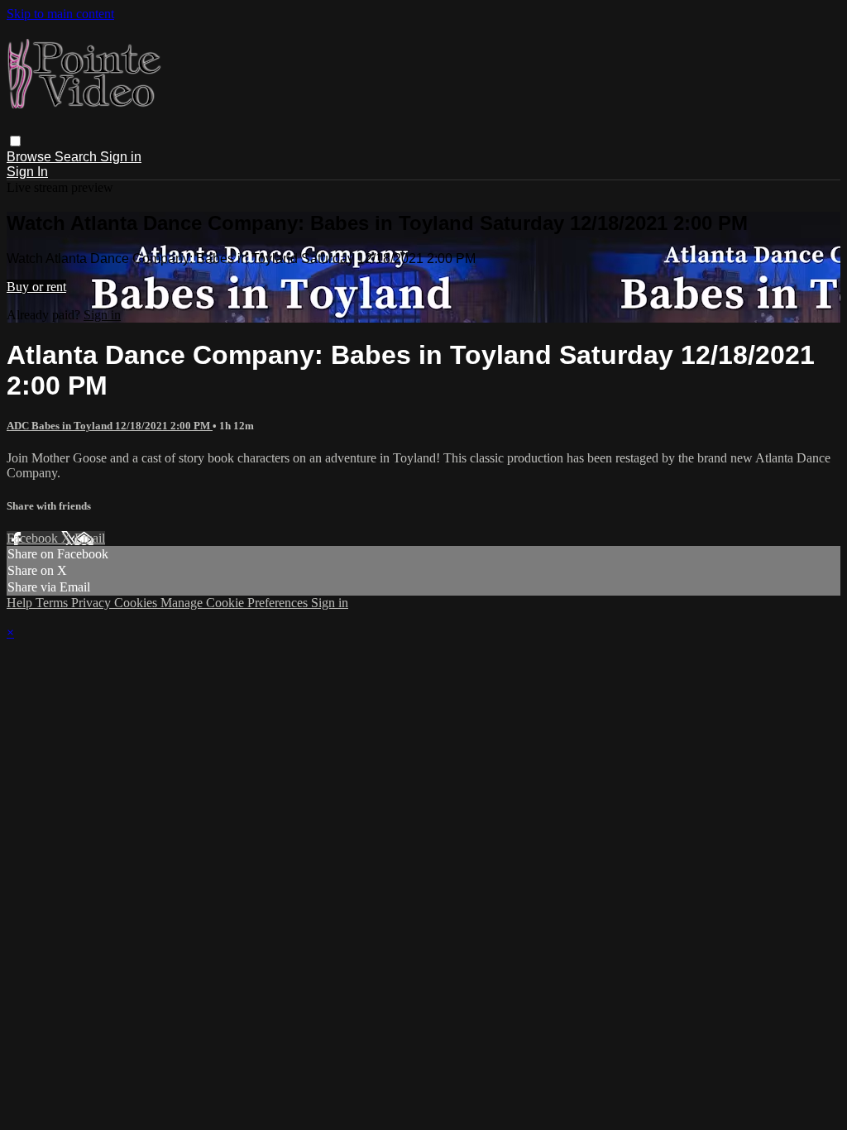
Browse (31, 157)
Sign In (27, 172)
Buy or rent (36, 287)
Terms (53, 603)
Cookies (137, 603)
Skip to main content (60, 14)
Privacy (92, 603)
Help (21, 603)
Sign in (120, 157)
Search (77, 157)
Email (89, 538)
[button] (15, 141)
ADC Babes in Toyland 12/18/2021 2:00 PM (110, 425)
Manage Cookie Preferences (235, 603)
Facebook (34, 538)
